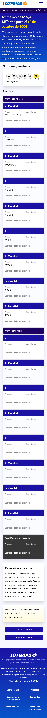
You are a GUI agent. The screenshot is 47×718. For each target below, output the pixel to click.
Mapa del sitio (12, 706)
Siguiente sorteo (24, 637)
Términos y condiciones (35, 708)
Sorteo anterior (24, 629)
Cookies (35, 690)
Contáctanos (13, 690)
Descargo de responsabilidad (12, 698)
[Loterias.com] (14, 7)
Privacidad (35, 697)
